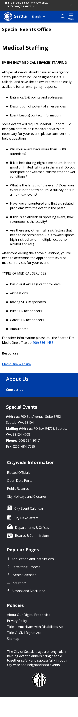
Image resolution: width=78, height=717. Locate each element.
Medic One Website (16, 364)
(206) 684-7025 (24, 446)
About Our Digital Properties (28, 615)
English (36, 16)
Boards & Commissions (32, 535)
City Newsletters (26, 518)
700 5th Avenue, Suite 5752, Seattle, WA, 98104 (34, 419)
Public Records (18, 488)
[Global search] (63, 17)
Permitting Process (26, 567)
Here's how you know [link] (18, 6)
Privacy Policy (17, 621)
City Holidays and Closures (27, 496)
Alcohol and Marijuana (28, 591)
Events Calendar (24, 575)
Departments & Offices (32, 527)
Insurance (19, 583)
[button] (71, 5)
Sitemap (13, 638)
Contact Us (14, 389)
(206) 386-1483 (42, 342)
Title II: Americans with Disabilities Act (35, 626)
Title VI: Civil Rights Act (24, 632)
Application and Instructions (33, 559)
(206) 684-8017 (29, 440)
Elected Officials (18, 472)
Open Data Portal (20, 480)
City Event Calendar (28, 508)
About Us (17, 378)
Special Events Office (26, 29)
